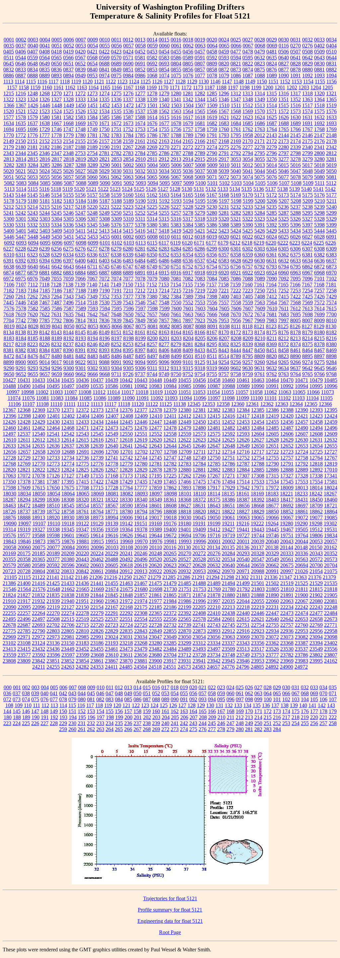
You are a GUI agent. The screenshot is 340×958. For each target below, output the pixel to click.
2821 (104, 159)
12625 (228, 440)
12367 (9, 410)
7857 (164, 320)
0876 (271, 69)
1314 (259, 93)
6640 (33, 266)
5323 (259, 219)
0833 (20, 69)
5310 (128, 219)
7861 (176, 320)
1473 (140, 105)
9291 (21, 368)
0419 (68, 51)
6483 (128, 260)
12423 (316, 416)
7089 (259, 278)
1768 (319, 129)
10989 (243, 386)
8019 (9, 326)
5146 (44, 195)
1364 (319, 99)
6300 (223, 249)
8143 (56, 332)
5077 (283, 177)
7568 (295, 302)
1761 (235, 129)
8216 (331, 338)
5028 (92, 171)
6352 (164, 255)
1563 (176, 111)
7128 (56, 284)
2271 (176, 147)
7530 (104, 302)
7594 (104, 308)
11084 (71, 398)
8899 (8, 362)
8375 (307, 344)
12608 (316, 434)
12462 (38, 428)
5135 (246, 189)
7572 (319, 302)
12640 (111, 446)
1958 (247, 135)
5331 (20, 225)
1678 (176, 123)
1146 (215, 81)
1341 (176, 99)
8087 (188, 326)
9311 (152, 368)
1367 (21, 105)
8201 (164, 338)
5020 (8, 171)
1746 (56, 129)
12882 (213, 470)
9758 (235, 374)
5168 (223, 195)
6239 (44, 249)
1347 (235, 99)
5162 (152, 195)
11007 (70, 392)
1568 (235, 111)
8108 (224, 326)
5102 (224, 183)
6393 (32, 260)
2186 (56, 147)
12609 (330, 434)
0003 (33, 39)
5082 (9, 183)
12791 (287, 464)
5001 (116, 165)
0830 (319, 63)
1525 (68, 111)
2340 (307, 147)
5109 (308, 183)
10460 (228, 380)
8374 (295, 344)
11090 (128, 398)
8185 (33, 338)
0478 (247, 51)
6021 (235, 237)
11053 (199, 392)
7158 (223, 284)
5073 (235, 177)
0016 (176, 39)
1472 (128, 105)
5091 (117, 183)
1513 (259, 105)
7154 (175, 284)
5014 (271, 165)
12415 (213, 416)
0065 (224, 45)
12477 (155, 428)
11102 (284, 398)
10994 (301, 386)
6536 (188, 260)
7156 (199, 284)
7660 (164, 314)
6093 (21, 243)
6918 (200, 272)
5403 (45, 231)
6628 (235, 260)
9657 (45, 374)
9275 (319, 362)
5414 (116, 231)
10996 (330, 386)
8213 (295, 338)
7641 (80, 314)
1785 (140, 135)
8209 (248, 338)
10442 (126, 380)
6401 (92, 260)
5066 (164, 177)
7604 (212, 308)
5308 (104, 219)
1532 (92, 111)
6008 (152, 237)
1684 (235, 123)
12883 (228, 470)
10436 (82, 380)
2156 (92, 141)
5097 (176, 183)
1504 (188, 105)
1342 (188, 99)
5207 (284, 201)
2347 (56, 153)
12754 (257, 458)
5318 (200, 219)
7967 (247, 320)
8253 (128, 344)
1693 (331, 123)
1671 (104, 123)
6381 (307, 255)
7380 (152, 296)
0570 (116, 57)
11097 (214, 398)
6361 (271, 255)
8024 (21, 326)
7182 (9, 290)
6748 (140, 266)
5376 (116, 225)
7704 (8, 320)
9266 (295, 362)
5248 (92, 213)
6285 (188, 249)
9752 (188, 374)
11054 (213, 392)
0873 (235, 69)
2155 (80, 141)
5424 (235, 231)
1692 (319, 123)
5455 (104, 237)
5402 (33, 231)
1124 (134, 81)
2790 (212, 153)
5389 (235, 225)
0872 (223, 69)
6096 (57, 243)
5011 (236, 165)
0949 (80, 75)
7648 (116, 314)
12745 (155, 458)
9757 (223, 374)
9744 (152, 374)
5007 (188, 165)
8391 (80, 350)
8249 (104, 344)
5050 (331, 171)
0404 (331, 45)
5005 (164, 165)
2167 (212, 141)
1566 (212, 111)
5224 (140, 207)
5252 (140, 213)
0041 (45, 45)
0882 (331, 69)
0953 (92, 75)
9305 (128, 368)
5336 (68, 225)
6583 (223, 260)
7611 (284, 308)
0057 (128, 45)
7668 (223, 314)
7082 (188, 278)
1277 (140, 93)
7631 (56, 314)
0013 (140, 39)
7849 (140, 320)
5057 (68, 177)
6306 (295, 249)
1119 (76, 81)
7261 (20, 296)
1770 (8, 135)
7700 (331, 314)
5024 (44, 171)
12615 (82, 440)
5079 (307, 177)
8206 (212, 338)
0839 (80, 69)
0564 (44, 57)
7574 (331, 302)
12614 (67, 440)
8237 (68, 344)
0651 (68, 63)
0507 (295, 51)
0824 (271, 63)
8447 (247, 350)
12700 (112, 452)
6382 (319, 255)
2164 (176, 141)
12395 (330, 410)
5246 (68, 213)
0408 (44, 51)
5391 (259, 225)
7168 (319, 284)
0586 (176, 57)
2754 (92, 153)
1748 (80, 129)
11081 (42, 398)
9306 (140, 368)
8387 (56, 350)
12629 (287, 440)
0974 (104, 75)
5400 (9, 231)
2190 (104, 147)
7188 (80, 290)
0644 (331, 57)
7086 (235, 278)
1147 (227, 81)
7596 (128, 308)
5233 (247, 207)
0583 (164, 57)
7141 (104, 284)
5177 (331, 195)
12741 (111, 458)
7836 (104, 320)
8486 (116, 356)
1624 (259, 117)
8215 (319, 338)
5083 (21, 183)
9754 (200, 374)
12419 (272, 416)
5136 (258, 189)
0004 (45, 39)
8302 (223, 344)
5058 (80, 177)
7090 (271, 278)
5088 (81, 183)
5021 (20, 171)
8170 (223, 332)
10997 (13, 392)
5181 (45, 201)
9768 (331, 374)
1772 (20, 135)
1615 (164, 117)
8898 (331, 356)
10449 (170, 380)
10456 (199, 380)
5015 (283, 165)
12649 (243, 446)
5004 (152, 165)
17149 (82, 476)
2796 (271, 153)
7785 (44, 320)
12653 (301, 446)
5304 (56, 219)
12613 (53, 440)
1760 (223, 129)
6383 (331, 255)
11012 (99, 392)
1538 (152, 111)
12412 (184, 416)
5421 (200, 231)
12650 (257, 446)
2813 (9, 159)
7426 (319, 296)
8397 (140, 350)
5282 (235, 213)
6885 (92, 272)
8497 (152, 356)
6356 (212, 255)
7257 (319, 290)
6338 (116, 255)
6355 (200, 255)
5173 (283, 195)
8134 (8, 332)
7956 (235, 320)
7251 (271, 290)
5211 (331, 201)
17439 (155, 481)
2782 (116, 153)
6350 (152, 255)
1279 (164, 93)
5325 (283, 219)
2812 (331, 153)
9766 (319, 374)
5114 (21, 189)
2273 (200, 147)
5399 (331, 225)
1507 (200, 105)
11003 (56, 392)
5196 (212, 201)
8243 (80, 344)
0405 (8, 51)
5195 (200, 201)
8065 (105, 326)
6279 (116, 249)
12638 (82, 446)
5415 (128, 231)
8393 (104, 350)
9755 (212, 374)
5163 (164, 195)
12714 (228, 452)
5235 (271, 207)
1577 (8, 117)
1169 (151, 87)
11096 (199, 398)
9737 (140, 374)
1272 (80, 93)
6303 (259, 249)
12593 (243, 434)
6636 (319, 260)
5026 (68, 171)
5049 (319, 171)
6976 (32, 278)
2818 (68, 159)
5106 (272, 183)
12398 (24, 416)
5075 (259, 177)
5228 (188, 207)
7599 (164, 308)
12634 (24, 446)
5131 (199, 189)
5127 (163, 189)
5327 (307, 219)
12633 (9, 446)
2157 (104, 141)
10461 (243, 380)
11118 (124, 404)
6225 (318, 243)
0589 (188, 57)
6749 (152, 266)
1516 (295, 105)
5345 (92, 225)
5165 (188, 195)
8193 (80, 338)
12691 (82, 452)
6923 (259, 272)
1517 (307, 105)
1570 (259, 111)
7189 (92, 290)
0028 (259, 39)
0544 (20, 57)
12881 (199, 470)
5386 (212, 225)
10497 (67, 386)
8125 (283, 326)
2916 (212, 159)
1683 (223, 123)
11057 (241, 392)
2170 (247, 141)
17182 (140, 476)
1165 (105, 87)
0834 (32, 69)
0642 (307, 57)
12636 (53, 446)
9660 (68, 374)
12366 (325, 404)
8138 (20, 332)
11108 (42, 404)
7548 (164, 302)
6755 (223, 266)
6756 (235, 266)
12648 (228, 446)
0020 (212, 39)
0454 (164, 51)
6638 (9, 266)
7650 (128, 314)
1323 (20, 99)
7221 (223, 290)
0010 (104, 39)
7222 (235, 290)
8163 (164, 332)
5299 (331, 213)
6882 (56, 272)
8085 (176, 326)
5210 (319, 201)
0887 (20, 75)
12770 (38, 464)
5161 (140, 195)
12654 (316, 446)
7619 (20, 314)
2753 (80, 153)
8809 (259, 356)
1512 (247, 105)
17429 (126, 481)
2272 (188, 147)
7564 (271, 302)
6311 (21, 255)
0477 (235, 51)
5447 (21, 237)
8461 (295, 350)
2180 (20, 147)
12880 (184, 470)
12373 (97, 410)
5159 (116, 195)
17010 (330, 470)
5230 (212, 207)
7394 (200, 296)
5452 (80, 237)
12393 (316, 410)
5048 (307, 171)
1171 (175, 87)
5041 (247, 171)
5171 (259, 195)
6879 (32, 272)
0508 (307, 51)
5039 (223, 171)
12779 (126, 464)
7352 (104, 296)
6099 (93, 243)
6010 (164, 237)
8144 (68, 332)
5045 (271, 171)
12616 (97, 440)
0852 (140, 69)
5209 (307, 201)
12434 (97, 422)
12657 (24, 452)
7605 (224, 308)
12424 (330, 416)
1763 (259, 129)
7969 (259, 320)
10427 (9, 380)
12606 (287, 434)
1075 (176, 75)
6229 (32, 249)
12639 (97, 446)
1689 (295, 123)
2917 (223, 159)
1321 (331, 93)
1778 (56, 135)
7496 (68, 302)
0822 (247, 63)
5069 (200, 177)
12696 (97, 452)
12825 (82, 470)
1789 (188, 135)
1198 (244, 87)
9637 (295, 368)
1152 (285, 81)
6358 (235, 255)
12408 (126, 416)
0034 (331, 39)
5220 (92, 207)
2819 (80, 159)
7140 (92, 284)
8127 (307, 326)
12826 (97, 470)
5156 (80, 195)
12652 (287, 446)
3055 (259, 159)
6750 (164, 266)
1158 (24, 87)
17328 (301, 476)
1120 (87, 81)
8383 (32, 350)
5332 (32, 225)
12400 (38, 416)
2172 (271, 141)
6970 (331, 272)
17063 (9, 476)
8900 (20, 362)
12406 (97, 416)
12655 (330, 446)
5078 (295, 177)
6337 (104, 255)
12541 (53, 434)
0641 (295, 57)
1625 (271, 117)
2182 (44, 147)
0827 (283, 63)
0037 (21, 45)
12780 (140, 464)
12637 (67, 446)
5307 (92, 219)
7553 (200, 302)
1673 (128, 123)
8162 (152, 332)
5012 (247, 165)
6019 (212, 237)
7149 (116, 284)
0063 (200, 45)
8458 (283, 350)
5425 (247, 231)
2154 (68, 141)
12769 (24, 464)
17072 (24, 476)
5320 (223, 219)
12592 (228, 434)
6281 (140, 249)
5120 (79, 189)
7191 (116, 290)
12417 (243, 416)
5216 (56, 207)
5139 (294, 189)
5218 (80, 207)
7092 (283, 278)
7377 (128, 296)
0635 (271, 57)
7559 (247, 302)
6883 (68, 272)
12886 (272, 470)
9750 (176, 374)
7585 (45, 308)
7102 (331, 278)
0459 (223, 51)
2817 (56, 159)
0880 (307, 69)
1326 (44, 99)
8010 (331, 320)
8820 (271, 356)
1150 (262, 81)
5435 (307, 231)
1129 (192, 81)
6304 (271, 249)
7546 (140, 302)
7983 (271, 320)
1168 (140, 87)
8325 (235, 344)
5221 (104, 207)
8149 (104, 332)
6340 (140, 255)
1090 (283, 75)
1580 (44, 117)
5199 (248, 201)
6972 (8, 278)
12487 (287, 428)
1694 (8, 129)
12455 (272, 422)
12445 (126, 422)
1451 (92, 105)
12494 (316, 428)
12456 (287, 422)
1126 (157, 81)
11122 (151, 404)
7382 (164, 296)
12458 (316, 422)
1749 (92, 129)
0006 (68, 39)
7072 (104, 278)
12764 (316, 458)
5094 (152, 183)
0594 (235, 57)
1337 (128, 99)
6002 (128, 237)
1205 (327, 87)
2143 (271, 135)
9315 (188, 368)
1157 (12, 87)
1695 (20, 129)
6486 (164, 260)
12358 (223, 404)
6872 (319, 266)
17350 (9, 481)
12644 (170, 446)
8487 (128, 356)
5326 (295, 219)
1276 (128, 93)
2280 (283, 147)
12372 (82, 410)
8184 (21, 338)
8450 (259, 350)
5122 (103, 189)
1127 (169, 81)
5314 (152, 219)
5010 (224, 165)
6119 (175, 243)
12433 (82, 422)
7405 (247, 296)
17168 (111, 476)
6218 (247, 243)
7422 (295, 296)
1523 (44, 111)
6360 (259, 255)
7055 (56, 278)
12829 (140, 470)
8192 (68, 338)
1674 (140, 123)
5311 (140, 219)
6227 (8, 249)
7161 (259, 284)
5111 (320, 183)
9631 (259, 368)
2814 (21, 159)
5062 (116, 177)
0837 (68, 69)
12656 (9, 452)
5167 (212, 195)
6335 (80, 255)
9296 (56, 368)
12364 (296, 404)
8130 (331, 326)
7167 (307, 284)
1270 (56, 93)
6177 (211, 243)
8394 (116, 350)
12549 (111, 434)
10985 (184, 386)
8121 (259, 326)
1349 (259, 99)
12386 (272, 410)
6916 (176, 272)
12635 (38, 446)
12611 (24, 440)
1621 (223, 117)
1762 (247, 129)
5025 (56, 171)
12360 (237, 404)
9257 (247, 362)
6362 (283, 255)
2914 (188, 159)
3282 (9, 165)
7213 (152, 290)
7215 (176, 290)
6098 (81, 243)
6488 (176, 260)
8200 (152, 338)
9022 (80, 362)
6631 (271, 260)
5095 (164, 183)
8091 (212, 326)
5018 (319, 165)
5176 (319, 195)
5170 (247, 195)
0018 (188, 39)
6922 (247, 272)
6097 (69, 243)
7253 (295, 290)
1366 (9, 105)
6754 (212, 266)
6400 (80, 260)
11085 (85, 398)
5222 (116, 207)
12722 (272, 452)
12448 (170, 422)
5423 (223, 231)
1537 (140, 111)
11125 (165, 404)
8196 (104, 338)
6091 (331, 237)
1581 (56, 117)
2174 (295, 141)
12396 (9, 416)
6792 (259, 266)
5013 (259, 165)
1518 (319, 105)
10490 (24, 386)
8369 (271, 344)
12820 (9, 470)
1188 (221, 87)
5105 (260, 183)
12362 (267, 404)
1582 (68, 117)
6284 (176, 249)
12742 (126, 458)
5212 (8, 207)
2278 (259, 147)
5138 (282, 189)
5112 (331, 183)
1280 (176, 93)
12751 (228, 458)
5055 (44, 177)
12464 (53, 428)
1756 (176, 129)
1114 (20, 81)
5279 (200, 213)
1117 (53, 81)
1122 (111, 81)
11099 (242, 398)
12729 (24, 458)
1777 (44, 135)
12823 (53, 470)
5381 (164, 225)
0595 (247, 57)
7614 (319, 308)
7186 (56, 290)
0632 (259, 57)
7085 (223, 278)
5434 (295, 231)
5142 (330, 189)
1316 (283, 93)
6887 (104, 272)
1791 (212, 135)
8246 (92, 344)
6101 (105, 243)
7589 (80, 308)
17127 (67, 476)
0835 (44, 69)
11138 (179, 404)
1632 (319, 117)
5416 (140, 231)
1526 (80, 111)
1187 (210, 87)
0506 (283, 51)
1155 (320, 81)
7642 (92, 314)
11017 (127, 392)
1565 (200, 111)
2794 (247, 153)
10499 (82, 386)
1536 (128, 111)
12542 (67, 434)
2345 (32, 153)
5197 (224, 201)
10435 (67, 380)
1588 (140, 117)
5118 (56, 189)
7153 (163, 284)
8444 (235, 350)
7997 (283, 320)
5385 (200, 225)
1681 (200, 123)
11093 (171, 398)
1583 (80, 117)
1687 (271, 123)
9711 (116, 374)
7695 (295, 314)
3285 (45, 165)
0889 (44, 75)
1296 (223, 93)
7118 (44, 284)
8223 (32, 344)
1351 (283, 99)
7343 (68, 296)
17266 (199, 476)
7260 (8, 296)
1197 (233, 87)
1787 (164, 135)
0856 (188, 69)
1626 (283, 117)
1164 (93, 87)
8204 (188, 338)
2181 (32, 147)
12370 (53, 410)
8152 (128, 332)
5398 (319, 225)
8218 (20, 344)
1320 (319, 93)
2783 (128, 153)
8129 (319, 326)
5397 (307, 225)
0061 (176, 45)
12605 (272, 434)
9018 (68, 362)
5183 (68, 201)
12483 (243, 428)
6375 (295, 255)
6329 (56, 255)
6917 (188, 272)
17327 (287, 476)
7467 (44, 302)
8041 (57, 326)
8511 (212, 356)
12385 (257, 410)
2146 (307, 135)
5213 (20, 207)
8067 (129, 326)
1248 (32, 93)
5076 (271, 177)
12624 (213, 440)
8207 (224, 338)
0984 (128, 75)
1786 (152, 135)
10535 (97, 386)
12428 (24, 422)
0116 (284, 45)
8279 (176, 344)
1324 (32, 99)
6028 (319, 237)
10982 (140, 386)
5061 (104, 177)
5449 (45, 237)
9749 (164, 374)
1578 (20, 117)
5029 (104, 171)
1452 (104, 105)
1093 (319, 75)
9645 (319, 368)
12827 (111, 470)
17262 (184, 476)
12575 (213, 434)
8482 (80, 356)
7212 (140, 290)
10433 (38, 380)
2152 (44, 141)
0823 (259, 63)
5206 (272, 201)
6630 (259, 260)
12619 (140, 440)
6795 (295, 266)
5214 (32, 207)
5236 (283, 207)
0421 (92, 51)
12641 (126, 446)
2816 (45, 159)
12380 (184, 410)
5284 (259, 213)
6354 (188, 255)
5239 (319, 207)
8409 (188, 350)
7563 (259, 302)
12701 (126, 452)
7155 (187, 284)
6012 (188, 237)
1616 (176, 117)
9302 (92, 368)
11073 (327, 392)
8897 (319, 356)
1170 (163, 87)
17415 (82, 481)
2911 (152, 159)
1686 (259, 123)
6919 (212, 272)
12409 (141, 416)
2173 (283, 141)
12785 (213, 464)
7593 (92, 308)
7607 (248, 308)
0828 (295, 63)
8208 (236, 338)
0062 (188, 45)
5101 (212, 183)
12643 (155, 446)
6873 (331, 266)
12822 (38, 470)
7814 (80, 320)
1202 (292, 87)
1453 (116, 105)
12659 (53, 452)
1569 (247, 111)
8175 (271, 332)
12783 (184, 464)
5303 (45, 219)
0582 (152, 57)
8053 (93, 326)
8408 (176, 350)
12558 (170, 434)
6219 (259, 243)
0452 (140, 51)
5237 (295, 207)
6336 (92, 255)
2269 (152, 147)
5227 (176, 207)
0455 (176, 51)
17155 (97, 476)
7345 (80, 296)
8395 (128, 350)
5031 (128, 171)
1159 (35, 87)
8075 (140, 326)
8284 (200, 344)
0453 (152, 51)
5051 (8, 177)
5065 (152, 177)
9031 (92, 362)
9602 (235, 368)
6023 (259, 237)
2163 (164, 141)
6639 (21, 266)
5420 (188, 231)
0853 (152, 69)
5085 (45, 183)
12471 (82, 428)
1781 (92, 135)
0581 (140, 57)
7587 (68, 308)
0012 (128, 39)
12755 (272, 458)
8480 (56, 356)
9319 (212, 368)
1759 (212, 129)
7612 (295, 308)
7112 (33, 284)
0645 (8, 63)
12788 (257, 464)
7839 (116, 320)
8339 (247, 344)
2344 (20, 153)
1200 (268, 87)
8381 (8, 350)
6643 (68, 266)
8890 (295, 356)
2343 (8, 153)
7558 (235, 302)
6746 (116, 266)
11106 (14, 404)
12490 (301, 428)
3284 (33, 165)
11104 (312, 398)
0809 (212, 63)
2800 (319, 153)
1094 (331, 75)
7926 (212, 320)
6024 (271, 237)
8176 (283, 332)
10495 (53, 386)
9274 (307, 362)
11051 (184, 392)
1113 (8, 81)
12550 (126, 434)
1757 (188, 129)
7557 (223, 302)
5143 (8, 195)
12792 (301, 464)
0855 (176, 69)
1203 (303, 87)
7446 (20, 302)
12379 (170, 410)
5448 (33, 237)
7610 (272, 308)
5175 (307, 195)
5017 (307, 165)
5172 (271, 195)
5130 (187, 189)
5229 (200, 207)
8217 (8, 344)
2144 (283, 135)
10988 (228, 386)
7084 (212, 278)
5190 (140, 201)
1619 (212, 117)
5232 (235, 207)
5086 (57, 183)
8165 (188, 332)
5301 (21, 219)
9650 (9, 374)
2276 (235, 147)
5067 (176, 177)
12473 (111, 428)
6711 (92, 266)
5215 (44, 207)
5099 (188, 183)
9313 (176, 368)
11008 (84, 392)
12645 (184, 446)
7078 (140, 278)
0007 (80, 39)
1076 (188, 75)
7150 (128, 284)
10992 (287, 386)
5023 (32, 171)
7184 (33, 290)
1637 (32, 123)
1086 (235, 75)
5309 (116, 219)
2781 (104, 153)
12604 (257, 434)
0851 (128, 69)
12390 (301, 410)
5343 (80, 225)
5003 (140, 165)
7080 (164, 278)
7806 (68, 320)
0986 (140, 75)
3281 (331, 159)
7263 (44, 296)
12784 (199, 464)
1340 (164, 99)
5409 (56, 231)
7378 (140, 296)
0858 (212, 69)
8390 (68, 350)
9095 (152, 362)
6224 (306, 243)
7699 (319, 314)
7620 (32, 314)
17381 (38, 481)
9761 (259, 374)
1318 (307, 93)
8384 (44, 350)
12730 (38, 458)
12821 (24, 470)
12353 (208, 404)
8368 (259, 344)
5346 (104, 225)
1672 (116, 123)
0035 (9, 45)
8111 (236, 326)
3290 (104, 165)
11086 (99, 398)
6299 (212, 249)
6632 (283, 260)
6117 (164, 243)
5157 (92, 195)
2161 (140, 141)
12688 (68, 452)
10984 (170, 386)
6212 (235, 243)
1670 (92, 123)
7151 (139, 284)
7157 (211, 284)
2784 (140, 153)
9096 (164, 362)
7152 (151, 284)
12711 (199, 452)
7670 (235, 314)
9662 (80, 374)
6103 (129, 243)
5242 (20, 213)
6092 (9, 243)
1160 (47, 87)
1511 (236, 105)
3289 (92, 165)
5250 (116, 213)
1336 (116, 99)
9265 (283, 362)
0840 (92, 69)
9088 (104, 362)
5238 (307, 207)
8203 (176, 338)
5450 (56, 237)
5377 (128, 225)
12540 (38, 434)
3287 (68, 165)
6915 (164, 272)
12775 (82, 464)
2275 (223, 147)
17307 (243, 476)
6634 (307, 260)
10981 (126, 386)
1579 (32, 117)
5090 (105, 183)
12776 (97, 464)
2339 (295, 147)
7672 (247, 314)
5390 (247, 225)
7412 (271, 296)
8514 (223, 356)
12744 (140, 458)
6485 (152, 260)
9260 (259, 362)
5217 (68, 207)
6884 (80, 272)
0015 (164, 39)
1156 (331, 81)
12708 (170, 452)
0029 (271, 39)
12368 (24, 410)
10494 (38, 386)
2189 (92, 147)
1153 (297, 81)
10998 (27, 392)
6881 (44, 272)
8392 (92, 350)
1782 (104, 135)
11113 (97, 404)
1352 (295, 99)
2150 (20, 141)
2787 (176, 153)
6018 (200, 237)
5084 (33, 183)
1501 (152, 105)
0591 (200, 57)
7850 (152, 320)
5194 (188, 201)
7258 (331, 290)
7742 (20, 320)
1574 (307, 111)
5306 (80, 219)
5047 (295, 171)
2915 (200, 159)
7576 (9, 308)
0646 (20, 63)
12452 (228, 422)
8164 (176, 332)
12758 (301, 458)
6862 (307, 266)
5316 (176, 219)
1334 (92, 99)
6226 (330, 243)
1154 (308, 81)
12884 (243, 470)
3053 (235, 159)
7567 (283, 302)
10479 (316, 380)
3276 (271, 159)
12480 (199, 428)
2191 (116, 147)
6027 (307, 237)
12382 (213, 410)
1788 (176, 135)
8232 (56, 344)
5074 (247, 177)
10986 (199, 386)
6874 (8, 272)
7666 (212, 314)
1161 (58, 87)
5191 (152, 201)
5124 (127, 189)
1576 (331, 111)
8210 (260, 338)
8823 (283, 356)
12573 (199, 434)
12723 (287, 452)
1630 (295, 117)
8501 (188, 356)
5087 (69, 183)
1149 (250, 81)
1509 (212, 105)
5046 (283, 171)
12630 (301, 440)
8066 (117, 326)
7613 (307, 308)
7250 (259, 290)
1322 (8, 99)
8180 (319, 332)
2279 (271, 147)
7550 (176, 302)
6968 (319, 272)
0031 (295, 39)
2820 (92, 159)
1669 (80, 123)
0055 (104, 45)
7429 (331, 296)
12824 (67, 470)
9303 (104, 368)
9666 (92, 374)
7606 (236, 308)
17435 (140, 481)
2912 (164, 159)
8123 (271, 326)
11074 (14, 398)
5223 (128, 207)
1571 (271, 111)
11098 (228, 398)
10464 (272, 380)
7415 (283, 296)
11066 (313, 392)
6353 (176, 255)
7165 (283, 284)
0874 (247, 69)
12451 (213, 422)
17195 (155, 476)
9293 (33, 368)
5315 (164, 219)
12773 (53, 464)
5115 (33, 189)
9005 (32, 362)
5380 (152, 225)
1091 (295, 75)
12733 (53, 458)
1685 (247, 123)
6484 (140, 260)
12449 (184, 422)
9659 (56, 374)
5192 (164, 201)
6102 (117, 243)
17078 (38, 476)
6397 (68, 260)
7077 (128, 278)
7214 (164, 290)
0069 (272, 45)
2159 (128, 141)
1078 (212, 75)
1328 (68, 99)
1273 (92, 93)
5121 (91, 189)
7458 (32, 302)
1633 (331, 117)
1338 (140, 99)
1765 (283, 129)
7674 (259, 314)
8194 (92, 338)
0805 (188, 63)
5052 (20, 177)
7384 (176, 296)
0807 (200, 63)
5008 (200, 165)
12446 (140, 422)
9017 (56, 362)
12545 (97, 434)
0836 (56, 69)
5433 (283, 231)
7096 (307, 278)
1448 (56, 105)
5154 (56, 195)
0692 (152, 63)
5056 (56, 177)
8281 (188, 344)
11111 (70, 404)
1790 (200, 135)
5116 (44, 189)
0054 (92, 45)
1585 (104, 117)
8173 (247, 332)
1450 (80, 105)
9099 (176, 362)
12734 (67, 458)
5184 (80, 201)
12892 (316, 470)
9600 (223, 368)
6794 (283, 266)
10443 (140, 380)
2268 (140, 147)
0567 (80, 57)
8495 (140, 356)
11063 (284, 392)
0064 (212, 45)
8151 (116, 332)
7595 (116, 308)
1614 (152, 117)
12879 (170, 470)
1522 (32, 111)
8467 (319, 350)
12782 (170, 464)
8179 (307, 332)
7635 (68, 314)
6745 (104, 266)
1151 (273, 81)
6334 (68, 255)
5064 (140, 177)
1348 (247, 99)
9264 (271, 362)
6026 (295, 237)
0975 (116, 75)
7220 (212, 290)
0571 (128, 57)
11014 (113, 392)
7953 (223, 320)
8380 (331, 344)
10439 (111, 380)
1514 (271, 105)
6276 (80, 249)
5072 (223, 177)
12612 (38, 440)
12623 (199, 440)
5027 (80, 171)
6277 (92, 249)
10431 (24, 380)
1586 (116, 117)
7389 (188, 296)
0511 (9, 57)
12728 (9, 458)
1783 (116, 135)
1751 (116, 129)
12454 (257, 422)
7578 (21, 308)
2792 (235, 153)
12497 (9, 434)
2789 (200, 153)
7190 (104, 290)
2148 (331, 135)
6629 (247, 260)
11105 (326, 398)
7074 (116, 278)
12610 (9, 440)
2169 (235, 141)
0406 (20, 51)
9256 (235, 362)
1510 (224, 105)
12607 (301, 434)
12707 (155, 452)
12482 (228, 428)
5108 (296, 183)
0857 (200, 69)
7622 (44, 314)
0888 (32, 75)
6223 (295, 243)
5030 (116, 171)
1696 (32, 129)
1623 (247, 117)
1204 (315, 87)
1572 (283, 111)
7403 (235, 296)
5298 (319, 213)
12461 (24, 428)
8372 (283, 344)
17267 (213, 476)
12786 (228, 464)
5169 (235, 195)
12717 (257, 452)
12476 (140, 428)
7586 (56, 308)
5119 (67, 189)
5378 (140, 225)
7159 (235, 284)
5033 (152, 171)
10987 (213, 386)
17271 (228, 476)
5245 (56, 213)
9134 (212, 362)
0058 (140, 45)
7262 (32, 296)
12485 (272, 428)
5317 (188, 219)
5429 (271, 231)
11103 (298, 398)
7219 (200, 290)
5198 (236, 201)
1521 (20, 111)
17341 (330, 476)
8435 (212, 350)
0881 (319, 69)
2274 (212, 147)
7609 (260, 308)
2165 (188, 141)
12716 (243, 452)
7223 (247, 290)
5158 (104, 195)
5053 (32, 177)
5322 (247, 219)
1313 (247, 93)
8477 (45, 356)
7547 (152, 302)
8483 (92, 356)
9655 (33, 374)
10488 (9, 386)
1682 (212, 123)
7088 (247, 278)
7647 (104, 314)
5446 (9, 237)
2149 (8, 141)
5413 (104, 231)
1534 (104, 111)
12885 (257, 470)
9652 (21, 374)
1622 (235, 117)
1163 (82, 87)
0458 (212, 51)
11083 (56, 398)
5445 (331, 231)
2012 (259, 135)
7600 (176, 308)
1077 (200, 75)
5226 (164, 207)
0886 (8, 75)
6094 (33, 243)
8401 (152, 350)
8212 (283, 338)
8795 (247, 356)
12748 (184, 458)
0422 (104, 51)
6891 (140, 272)
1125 (145, 81)
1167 (128, 87)
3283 (21, 165)
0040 (33, 45)
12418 (257, 416)
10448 (155, 380)
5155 (68, 195)
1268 (44, 93)
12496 (330, 428)
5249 (104, 213)
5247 (80, 213)
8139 (32, 332)
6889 (128, 272)
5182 (56, 201)
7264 (56, 296)
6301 (235, 249)
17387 (53, 481)
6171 (199, 243)
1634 (8, 123)
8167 (212, 332)
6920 (223, 272)
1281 (188, 93)
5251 (128, 213)
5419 (176, 231)
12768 (9, 464)
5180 (33, 201)
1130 (204, 81)
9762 (271, 374)
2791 (223, 153)
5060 (92, 177)
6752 (188, 266)
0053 (80, 45)
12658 (38, 452)
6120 (187, 243)
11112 (83, 404)
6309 (331, 249)
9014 (44, 362)
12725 (316, 452)
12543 (82, 434)
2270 (164, 147)
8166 (200, 332)
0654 (92, 63)
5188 (116, 201)
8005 (295, 320)
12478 (170, 428)
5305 (68, 219)
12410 (155, 416)
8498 (164, 356)
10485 (330, 380)
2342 (331, 147)
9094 (140, 362)
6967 (307, 272)
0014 (152, 39)
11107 (28, 404)
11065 (299, 392)
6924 (271, 272)
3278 (295, 159)
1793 (223, 135)
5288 (295, 213)
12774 (67, 464)
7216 (188, 290)
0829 (307, 63)
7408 (259, 296)
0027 (247, 39)
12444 (111, 422)
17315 (272, 476)
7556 (212, 302)
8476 (33, 356)
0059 (152, 45)
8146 (92, 332)
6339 (128, 255)
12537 (24, 434)
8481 (68, 356)
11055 (227, 392)
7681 (271, 314)
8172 (235, 332)
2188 (80, 147)
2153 (56, 141)
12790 (272, 464)
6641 (45, 266)
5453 (92, 237)
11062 (270, 392)
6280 (128, 249)
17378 (24, 481)
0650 (56, 63)
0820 (223, 63)
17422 (97, 481)
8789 (235, 356)
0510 (331, 51)
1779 (68, 135)
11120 (137, 404)
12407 (112, 416)
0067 (248, 45)
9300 (68, 368)
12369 (38, 410)
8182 (331, 332)
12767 (330, 458)
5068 (188, 177)
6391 (8, 260)
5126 (151, 189)
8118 (247, 326)
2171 (259, 141)
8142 (44, 332)
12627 (257, 440)
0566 (68, 57)
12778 (111, 464)
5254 (152, 213)
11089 (114, 398)
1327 (56, 99)
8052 (81, 326)
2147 (319, 135)
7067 (92, 278)
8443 (223, 350)
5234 (259, 207)
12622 (184, 440)
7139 (80, 284)
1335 (104, 99)
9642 (307, 368)
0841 (104, 69)
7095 (295, 278)
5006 (176, 165)
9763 (283, 374)
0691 (140, 63)
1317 (295, 93)
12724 (301, 452)
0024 (223, 39)
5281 (223, 213)
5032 (140, 171)
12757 (287, 458)
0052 (68, 45)
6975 (20, 278)
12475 (126, 428)
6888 (116, 272)
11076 (28, 398)
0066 (236, 45)
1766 (295, 129)
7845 (128, 320)
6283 (164, 249)
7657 (152, 314)
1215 (8, 93)
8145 (80, 332)
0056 (116, 45)
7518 (92, 302)
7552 (188, 302)
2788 (188, 153)
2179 (8, 147)
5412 (92, 231)
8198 (128, 338)
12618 (126, 440)
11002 (42, 392)
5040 (235, 171)
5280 (212, 213)
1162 (70, 87)
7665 (200, 314)
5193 (176, 201)
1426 (33, 105)
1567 (223, 111)
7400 (223, 296)
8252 (116, 344)
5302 (33, 219)
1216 (20, 93)
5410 (68, 231)
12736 (82, 458)
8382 (20, 350)
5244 (44, 213)
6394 (44, 260)
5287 (283, 213)
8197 (116, 338)
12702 (141, 452)
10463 (257, 380)
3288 (80, 165)
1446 (45, 105)
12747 (170, 458)
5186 (92, 201)
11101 (270, 398)
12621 (170, 440)
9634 (283, 368)
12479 (184, 428)
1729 (44, 129)
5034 (164, 171)
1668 (68, 123)
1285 (212, 93)
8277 (164, 344)
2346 (44, 153)
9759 (247, 374)
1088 (259, 75)
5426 (259, 231)
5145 (32, 195)
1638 (44, 123)
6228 (20, 249)
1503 (176, 105)
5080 (319, 177)
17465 (170, 481)
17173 (126, 476)
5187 (104, 201)
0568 (92, 57)
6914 (152, 272)
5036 (188, 171)
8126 (295, 326)
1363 (307, 99)
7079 (152, 278)
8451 (271, 350)
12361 (252, 404)
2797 (283, 153)
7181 (331, 284)
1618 (200, 117)
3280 (319, 159)
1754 (152, 129)
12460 (9, 428)
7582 (33, 308)
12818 (316, 464)
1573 (295, 111)
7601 (188, 308)
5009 (212, 165)
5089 (93, 183)
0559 (32, 57)
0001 (9, 39)
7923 (200, 320)
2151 (32, 141)
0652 (80, 63)
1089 (271, 75)
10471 (301, 380)
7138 (68, 284)
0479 (259, 51)
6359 (247, 255)
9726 (128, 374)
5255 (164, 213)
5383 (176, 225)
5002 (128, 165)
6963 (295, 272)
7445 (8, 302)
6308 (319, 249)
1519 (331, 105)
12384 (243, 410)
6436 (116, 260)
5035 (176, 171)
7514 (80, 302)
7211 (128, 290)
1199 (256, 87)
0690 (128, 63)
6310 (9, 255)
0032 (307, 39)
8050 (69, 326)
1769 (331, 129)
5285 (271, 213)
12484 (257, 428)
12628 (272, 440)
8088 (200, 326)
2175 (307, 141)
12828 (126, 470)
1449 (68, 105)
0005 (56, 39)
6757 (247, 266)
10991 (272, 386)
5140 (306, 189)
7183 (21, 290)
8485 (104, 356)
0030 (283, 39)
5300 (9, 219)
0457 (200, 51)
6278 (104, 249)
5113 (9, 189)
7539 (116, 302)
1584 (92, 117)
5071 (212, 177)
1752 (128, 129)
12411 (170, 416)
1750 (104, 129)
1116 (42, 81)
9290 (9, 368)
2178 (331, 141)
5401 (21, 231)
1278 (152, 93)
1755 (164, 129)
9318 (200, 368)
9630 (247, 368)
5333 (44, 225)
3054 (247, 159)
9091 (116, 362)
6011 (176, 237)
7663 (188, 314)
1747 (68, 129)
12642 (140, 446)
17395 (67, 481)
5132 (211, 189)
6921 (235, 272)
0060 (164, 45)
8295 (212, 344)
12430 (53, 422)
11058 (256, 392)
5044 (259, 171)
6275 (68, 249)
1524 (56, 111)
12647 (213, 446)
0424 (128, 51)
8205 (200, 338)
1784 (128, 135)
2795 (259, 153)
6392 (20, 260)
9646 (331, 368)
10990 (257, 386)
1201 (280, 87)
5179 (21, 201)
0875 (259, 69)
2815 (33, 159)
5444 (319, 231)
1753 (140, 129)
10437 (97, 380)
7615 (331, 308)
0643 (319, 57)
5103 (236, 183)
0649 (44, 63)
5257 (176, 213)
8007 (307, 320)
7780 (32, 320)
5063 (128, 177)
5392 (271, 225)
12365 (310, 404)
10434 (53, 380)
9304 (116, 368)
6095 (45, 243)
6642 (56, 266)
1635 (20, 123)
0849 (116, 69)
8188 (45, 338)
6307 (307, 249)
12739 (97, 458)
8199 (140, 338)
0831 (331, 63)
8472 (9, 356)
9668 (104, 374)
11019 (156, 392)
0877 (283, 69)
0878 (295, 69)
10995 (316, 386)
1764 (271, 129)
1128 (180, 81)
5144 (20, 195)
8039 (45, 326)
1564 (188, 111)
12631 (316, 440)
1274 (104, 93)
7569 (307, 302)
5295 (307, 213)
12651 (272, 446)
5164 (176, 195)
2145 (295, 135)
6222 (283, 243)
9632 (271, 368)
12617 (111, 440)
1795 (235, 135)
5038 (212, 171)
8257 (152, 344)
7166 (295, 284)
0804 (176, 63)
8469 (331, 350)
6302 (247, 249)
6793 (271, 266)
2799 (307, 153)
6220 (271, 243)
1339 (152, 99)
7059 (68, 278)
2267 (128, 147)
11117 (110, 404)
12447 (155, 422)
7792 (56, 320)
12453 (243, 422)
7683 (283, 314)
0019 (200, 39)
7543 (128, 302)
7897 (188, 320)
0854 (164, 69)
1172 (186, 87)
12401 (53, 416)
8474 (21, 356)
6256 (56, 249)
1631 (307, 117)
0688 (104, 63)
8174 (259, 332)
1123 (122, 81)
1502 (164, 105)
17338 (316, 476)
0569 (104, 57)
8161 (140, 332)
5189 (128, 201)
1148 (238, 81)
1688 (283, 123)
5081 (331, 177)
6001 (116, 237)
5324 (271, 219)
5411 (80, 231)
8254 (140, 344)
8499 (176, 356)
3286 (56, 165)
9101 (188, 362)
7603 (200, 308)
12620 (155, 440)
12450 (199, 422)
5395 (283, 225)
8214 (307, 338)
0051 (56, 45)
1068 (152, 75)
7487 (56, 302)
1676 (152, 123)
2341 (319, 147)
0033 (319, 39)
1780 (80, 135)
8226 (44, 344)
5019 (331, 165)
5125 (139, 189)
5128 (175, 189)
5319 (212, 219)
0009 (92, 39)
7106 (9, 284)
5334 (56, 225)
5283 (247, 213)
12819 (330, 464)
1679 (188, 123)
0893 (56, 75)
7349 (92, 296)
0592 (212, 57)
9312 (164, 368)
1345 (212, 99)
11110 (56, 404)
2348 (68, 153)
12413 (199, 416)
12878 (155, 470)
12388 (287, 410)
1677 (164, 123)
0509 (319, 51)
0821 (235, 63)
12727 (330, 452)
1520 (8, 111)
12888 (287, 470)
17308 (257, 476)
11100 (256, 398)
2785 (152, 153)
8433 (200, 350)
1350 (271, 99)
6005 (140, 237)
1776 (32, 135)
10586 (111, 386)
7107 (21, 284)
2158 (116, 141)
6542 (212, 260)
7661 (176, 314)
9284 (331, 362)
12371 (67, 410)
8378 (319, 344)
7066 (80, 278)
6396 (56, 260)
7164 (271, 284)
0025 (235, 39)
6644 (80, 266)
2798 (295, 153)
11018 (141, 392)
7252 (283, 290)
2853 (116, 159)
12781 (155, 464)
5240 (331, 207)
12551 (140, 434)
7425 (307, 296)
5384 (188, 225)
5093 (140, 183)
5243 (32, 213)
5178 (9, 201)
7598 (152, 308)
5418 (164, 231)
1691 (307, 123)
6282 (152, 249)
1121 (99, 81)
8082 (164, 326)
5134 (234, 189)
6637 (331, 260)
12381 (199, 410)
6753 (200, 266)
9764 (295, 374)
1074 (164, 75)
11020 (170, 392)
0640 (283, 57)
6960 (283, 272)
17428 (111, 481)
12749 (199, 458)
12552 (155, 434)
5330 (8, 225)
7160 (247, 284)
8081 (152, 326)
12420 (287, 416)
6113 (140, 243)
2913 (176, 159)
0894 (68, 75)
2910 (140, 159)
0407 (32, 51)
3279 (307, 159)
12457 (301, 422)
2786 (164, 153)
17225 (170, 476)
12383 (228, 410)
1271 (68, 93)
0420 (80, 51)
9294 (45, 368)
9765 (307, 374)
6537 (200, 260)
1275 (116, 93)
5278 (188, 213)
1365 (331, 99)
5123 (115, 189)
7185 (45, 290)
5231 (223, 207)
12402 (68, 416)
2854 (128, 159)
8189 (56, 338)
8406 (164, 350)
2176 (319, 141)
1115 (31, 81)
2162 (152, 141)
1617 (188, 117)
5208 (296, 201)
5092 (129, 183)
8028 (33, 326)
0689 (116, 63)
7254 (307, 290)
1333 (80, 99)
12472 (97, 428)
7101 (319, 278)
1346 (223, 99)
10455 (184, 380)
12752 (243, 458)
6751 (176, 266)
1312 (235, 93)
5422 (212, 231)
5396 (295, 225)
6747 (128, 266)
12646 (199, 446)
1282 (200, 93)
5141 (318, 189)
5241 (8, 213)
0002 (21, 39)
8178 (295, 332)
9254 (223, 362)
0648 (32, 63)
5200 (260, 201)
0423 (116, 51)
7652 (140, 314)
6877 (20, 272)
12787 (243, 464)
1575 (319, 111)
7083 (200, 278)
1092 (307, 75)
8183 (9, 338)
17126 (53, 476)
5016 (295, 165)
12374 (111, 410)
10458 (213, 380)
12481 (213, 428)
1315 (271, 93)
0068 (260, 45)
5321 (235, 219)
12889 (301, 470)
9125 (200, 362)
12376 (126, 410)
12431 (67, 422)
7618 (8, 314)
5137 (270, 189)
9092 (128, 362)
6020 (223, 237)
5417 (152, 231)
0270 (295, 45)
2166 (200, 141)
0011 (116, 39)
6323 (32, 255)
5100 (200, 183)
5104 (248, 183)
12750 (213, 458)
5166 (200, 195)
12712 (213, 452)
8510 (200, 356)
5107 (284, 183)
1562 (164, 111)
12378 (155, 410)
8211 (272, 338)
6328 (44, 255)
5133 (222, 189)
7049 (44, 278)
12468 (67, 428)
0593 (223, 57)
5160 (128, 195)
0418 (56, 51)
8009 (319, 320)
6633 (295, 260)
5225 (152, 207)
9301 (80, 368)
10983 (155, 386)
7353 (116, 296)
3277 (283, 159)
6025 (283, 237)
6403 (104, 260)
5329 (331, 219)
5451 (68, 237)
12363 (281, 404)
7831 (92, 320)
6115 (152, 243)
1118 (65, 81)
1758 (200, 129)
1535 (116, 111)
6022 (247, 237)
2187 (68, 147)
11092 (156, 398)
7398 (212, 296)
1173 (198, 87)
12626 (243, 440)
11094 (185, 398)
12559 (184, 434)
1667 (56, 123)
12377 (140, 410)
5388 (223, 225)
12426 (9, 422)
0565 (56, 57)
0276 (307, 45)
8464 (307, 350)
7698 (307, 314)
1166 (117, 87)
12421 (301, 416)
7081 (176, 278)
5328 (319, 219)
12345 (194, 404)
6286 (200, 249)
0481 (271, 51)
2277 (247, 147)
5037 (200, 171)
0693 (164, 63)
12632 (330, 440)
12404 (82, 416)
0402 (319, 45)
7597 (140, 308)
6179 (223, 243)
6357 (223, 255)
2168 (223, 141)
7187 (68, 290)
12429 (38, 422)
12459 (330, 422)
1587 (128, 117)
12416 (228, 416)
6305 (283, 249)
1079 (223, 75)
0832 (8, 69)
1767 (307, 129)
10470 (287, 380)
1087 (247, 75)
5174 (295, 195)
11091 (142, 398)
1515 (283, 105)
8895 (307, 356)
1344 (200, 99)
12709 (185, 452)
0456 (188, 51)
